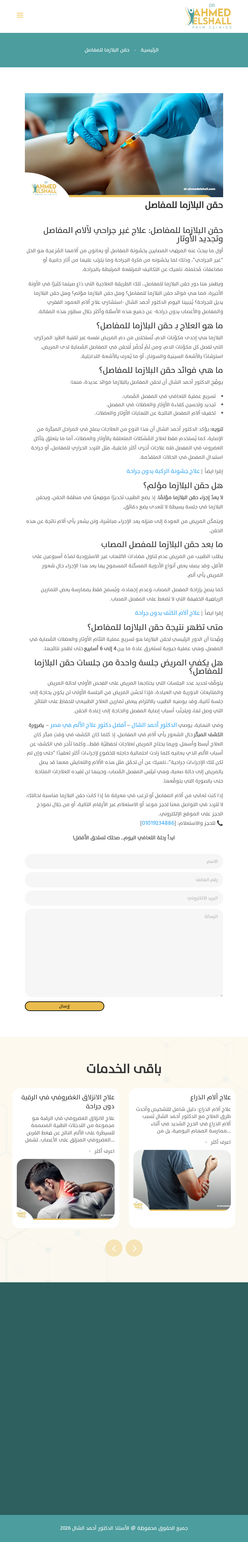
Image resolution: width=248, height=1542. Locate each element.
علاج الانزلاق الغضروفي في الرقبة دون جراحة (68, 1102)
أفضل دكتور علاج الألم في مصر (88, 725)
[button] (134, 1248)
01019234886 (158, 823)
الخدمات (162, 1370)
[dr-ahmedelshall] (208, 16)
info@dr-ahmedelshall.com (101, 1481)
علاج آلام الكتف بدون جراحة (167, 613)
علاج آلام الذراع (211, 1097)
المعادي (119, 1383)
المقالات (161, 1390)
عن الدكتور (159, 1351)
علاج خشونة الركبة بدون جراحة (163, 471)
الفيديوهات (157, 1409)
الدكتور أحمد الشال (154, 725)
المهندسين (85, 1338)
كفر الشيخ (122, 1404)
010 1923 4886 (105, 1442)
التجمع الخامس (88, 1362)
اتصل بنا (162, 1429)
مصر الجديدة (121, 1338)
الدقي (121, 1362)
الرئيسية (161, 1331)
